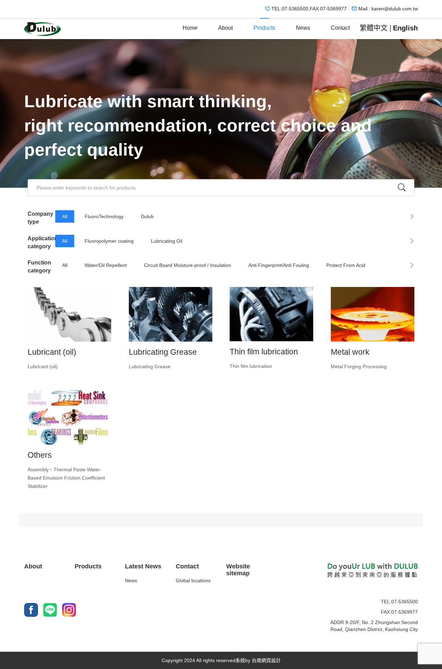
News (303, 28)
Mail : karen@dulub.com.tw (388, 8)
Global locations (193, 580)
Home (190, 28)
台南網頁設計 (266, 660)
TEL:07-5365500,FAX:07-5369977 (309, 8)
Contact (340, 28)
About (225, 28)
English (405, 28)
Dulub (147, 216)
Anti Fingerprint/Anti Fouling (278, 265)
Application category (41, 242)
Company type (40, 218)
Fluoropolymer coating (109, 241)
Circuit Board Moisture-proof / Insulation (187, 265)
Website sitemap (238, 570)
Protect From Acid (345, 265)
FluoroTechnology (104, 216)
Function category (39, 266)
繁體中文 (373, 28)
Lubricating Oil (166, 241)
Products (264, 28)
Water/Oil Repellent (106, 265)
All (64, 216)
